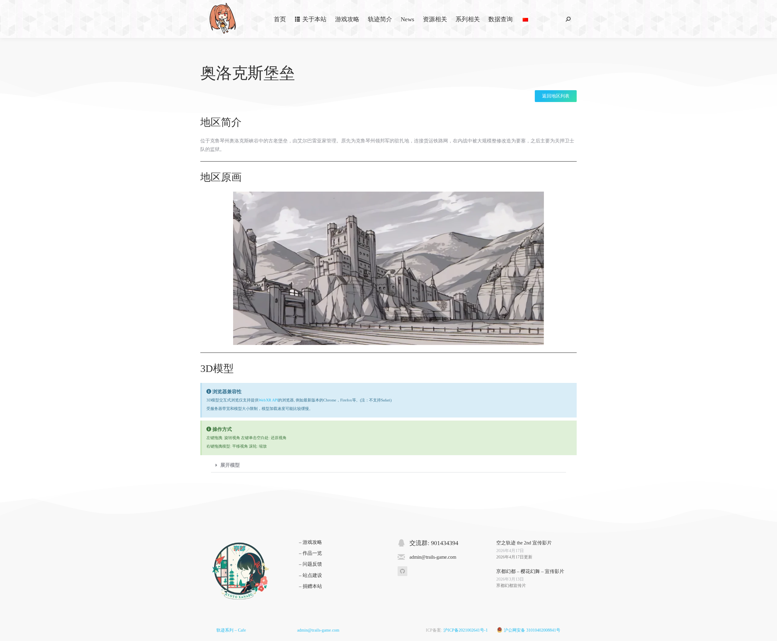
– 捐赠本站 (310, 586)
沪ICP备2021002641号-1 (465, 630)
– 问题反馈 (310, 564)
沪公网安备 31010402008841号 (532, 630)
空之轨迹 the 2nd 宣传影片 (524, 542)
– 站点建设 (310, 575)
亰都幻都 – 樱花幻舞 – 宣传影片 (530, 571)
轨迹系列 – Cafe (231, 630)
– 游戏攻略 (310, 542)
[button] (388, 465)
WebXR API (268, 400)
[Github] (402, 571)
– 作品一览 (310, 553)
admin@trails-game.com (318, 630)
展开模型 (230, 465)
